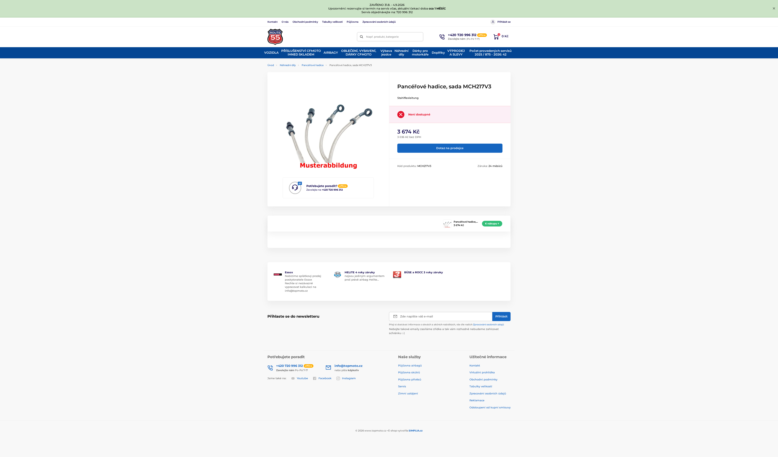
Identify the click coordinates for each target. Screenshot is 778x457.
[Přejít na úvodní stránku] (275, 37)
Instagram (349, 378)
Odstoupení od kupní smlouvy (490, 407)
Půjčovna (352, 21)
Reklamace (476, 400)
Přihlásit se (504, 21)
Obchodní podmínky (305, 21)
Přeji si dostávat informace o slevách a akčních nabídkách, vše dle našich (446, 324)
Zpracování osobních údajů (379, 21)
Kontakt (272, 21)
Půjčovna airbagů (410, 365)
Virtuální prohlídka (482, 372)
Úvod (270, 65)
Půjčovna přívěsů (409, 379)
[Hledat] (361, 36)
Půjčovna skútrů (409, 372)
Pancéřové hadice (313, 65)
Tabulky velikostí (332, 21)
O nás (285, 21)
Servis (402, 386)
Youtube (302, 378)
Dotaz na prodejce (450, 148)
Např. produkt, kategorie (382, 36)
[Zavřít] (774, 8)
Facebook (324, 378)
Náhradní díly (288, 65)
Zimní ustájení (408, 393)
